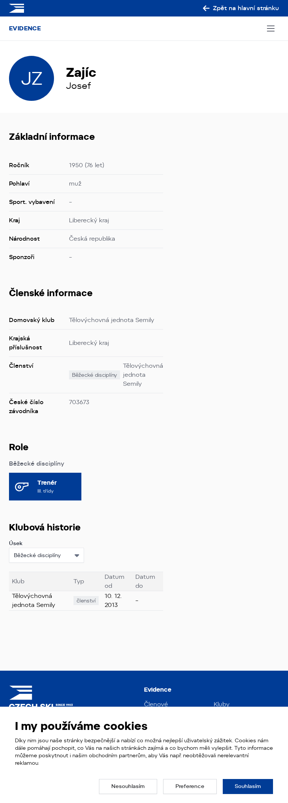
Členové (156, 704)
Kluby (222, 704)
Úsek (15, 543)
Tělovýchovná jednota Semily (143, 374)
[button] (128, 786)
